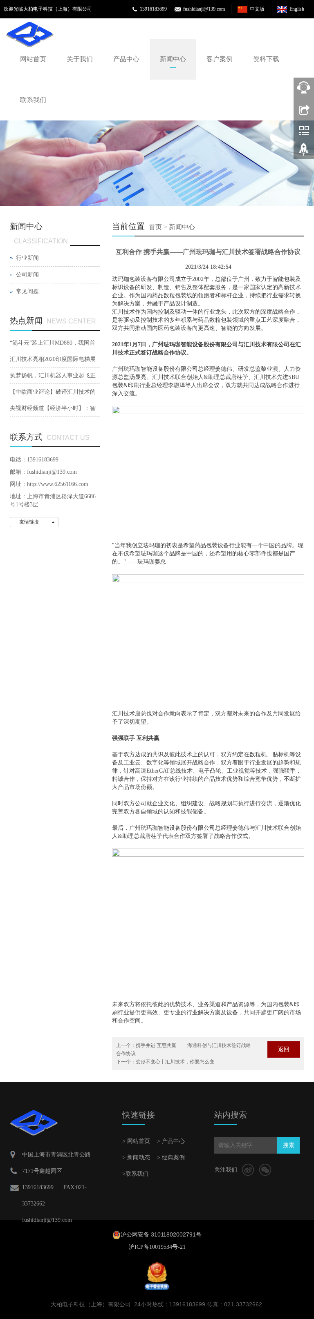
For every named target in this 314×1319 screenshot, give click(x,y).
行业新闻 (27, 258)
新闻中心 (173, 59)
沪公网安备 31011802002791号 (161, 1234)
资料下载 (266, 59)
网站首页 (33, 59)
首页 (155, 226)
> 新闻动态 (136, 1157)
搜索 (288, 1145)
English (296, 9)
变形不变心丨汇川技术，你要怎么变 (175, 1062)
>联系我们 (135, 1174)
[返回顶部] (304, 152)
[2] (157, 163)
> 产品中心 (171, 1141)
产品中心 (126, 59)
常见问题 (27, 291)
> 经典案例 (171, 1157)
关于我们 (80, 59)
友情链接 (29, 522)
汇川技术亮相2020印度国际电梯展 (53, 359)
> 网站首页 (136, 1141)
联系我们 (33, 99)
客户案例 (219, 59)
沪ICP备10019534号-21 (157, 1247)
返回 (283, 1049)
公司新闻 (27, 275)
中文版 (257, 9)
